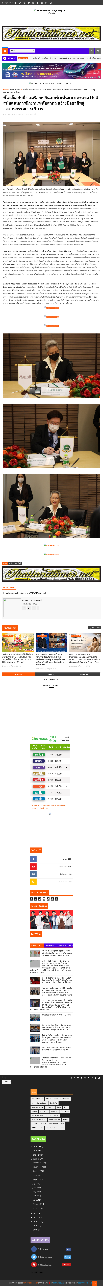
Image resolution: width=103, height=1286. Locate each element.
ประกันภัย (53, 1103)
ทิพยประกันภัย (54, 1120)
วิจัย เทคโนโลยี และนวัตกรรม (57, 1099)
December (37, 1162)
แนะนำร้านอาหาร (39, 1120)
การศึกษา (54, 1111)
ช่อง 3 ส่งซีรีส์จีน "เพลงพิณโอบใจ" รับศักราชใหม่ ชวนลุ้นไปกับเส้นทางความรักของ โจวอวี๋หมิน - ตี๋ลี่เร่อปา (57, 980)
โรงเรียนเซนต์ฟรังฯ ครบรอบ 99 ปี (56, 1015)
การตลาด (50, 1107)
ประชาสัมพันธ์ (15, 89)
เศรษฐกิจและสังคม (39, 1103)
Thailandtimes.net (30, 1283)
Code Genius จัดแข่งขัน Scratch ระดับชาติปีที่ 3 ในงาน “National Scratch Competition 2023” (56, 1027)
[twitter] (20, 3)
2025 (35, 1151)
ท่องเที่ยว (44, 1111)
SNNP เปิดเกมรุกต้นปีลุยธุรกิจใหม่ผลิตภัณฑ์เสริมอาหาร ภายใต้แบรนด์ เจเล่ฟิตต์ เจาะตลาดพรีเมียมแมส (57, 953)
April (35, 1196)
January (36, 1208)
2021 (35, 1217)
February (36, 1204)
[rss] (37, 3)
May (35, 1191)
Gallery (35, 1124)
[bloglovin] (29, 3)
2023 (35, 1159)
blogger (18, 674)
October (36, 1171)
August (36, 1179)
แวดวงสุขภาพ (37, 1107)
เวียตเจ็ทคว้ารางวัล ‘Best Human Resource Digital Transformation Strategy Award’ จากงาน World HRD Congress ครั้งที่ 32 (50, 1062)
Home (5, 89)
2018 (35, 1230)
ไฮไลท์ (65, 1120)
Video (34, 1128)
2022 (35, 1213)
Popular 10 (37, 945)
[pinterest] (24, 3)
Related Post (10, 628)
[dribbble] (33, 3)
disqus (51, 674)
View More (96, 628)
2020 (35, 1221)
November (37, 1167)
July (34, 1183)
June (35, 1187)
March (35, 1200)
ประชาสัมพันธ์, (30, 114)
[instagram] (46, 3)
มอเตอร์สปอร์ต (37, 1116)
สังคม (59, 1107)
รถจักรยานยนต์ (52, 1116)
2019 (35, 1225)
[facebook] (15, 3)
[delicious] (51, 3)
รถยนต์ (34, 1111)
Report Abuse (37, 1272)
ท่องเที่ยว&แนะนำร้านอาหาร (52, 1124)
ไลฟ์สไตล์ (65, 1111)
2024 (35, 1155)
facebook (84, 674)
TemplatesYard (59, 1283)
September (37, 1175)
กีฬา (66, 1107)
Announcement (66, 946)
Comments (51, 945)
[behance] (42, 3)
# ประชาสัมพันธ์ (15, 563)
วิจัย (41, 1128)
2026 (35, 1146)
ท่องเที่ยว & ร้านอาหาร (55, 1128)
